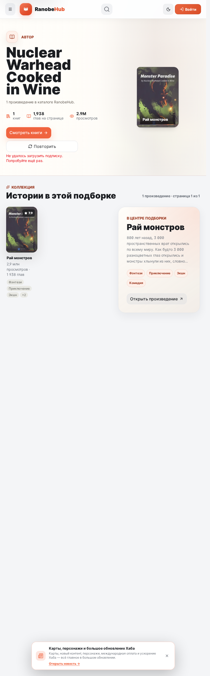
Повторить (45, 146)
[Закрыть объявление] (167, 656)
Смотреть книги (25, 132)
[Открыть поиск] (106, 9)
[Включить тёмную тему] (168, 9)
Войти (190, 9)
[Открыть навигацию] (10, 9)
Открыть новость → (64, 664)
